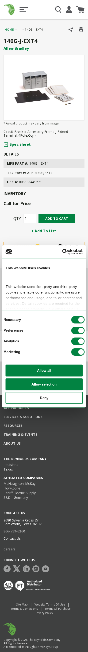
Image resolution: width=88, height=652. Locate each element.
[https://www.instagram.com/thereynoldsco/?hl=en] (37, 568)
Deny (44, 398)
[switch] (77, 330)
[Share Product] (71, 29)
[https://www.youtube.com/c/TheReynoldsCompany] (46, 568)
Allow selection (44, 384)
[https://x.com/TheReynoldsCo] (18, 568)
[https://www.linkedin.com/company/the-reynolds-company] (27, 568)
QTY (17, 218)
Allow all (44, 371)
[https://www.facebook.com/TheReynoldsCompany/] (8, 568)
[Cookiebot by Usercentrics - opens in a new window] (63, 252)
